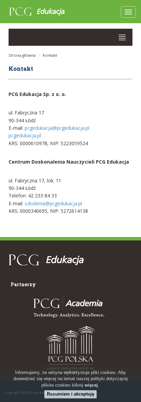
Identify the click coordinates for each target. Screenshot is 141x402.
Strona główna (22, 55)
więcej (91, 385)
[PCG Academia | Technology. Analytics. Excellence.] (67, 307)
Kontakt (50, 55)
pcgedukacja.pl (25, 135)
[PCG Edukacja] (46, 271)
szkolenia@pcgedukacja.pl (53, 203)
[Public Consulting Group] (71, 349)
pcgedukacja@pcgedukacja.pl (57, 128)
